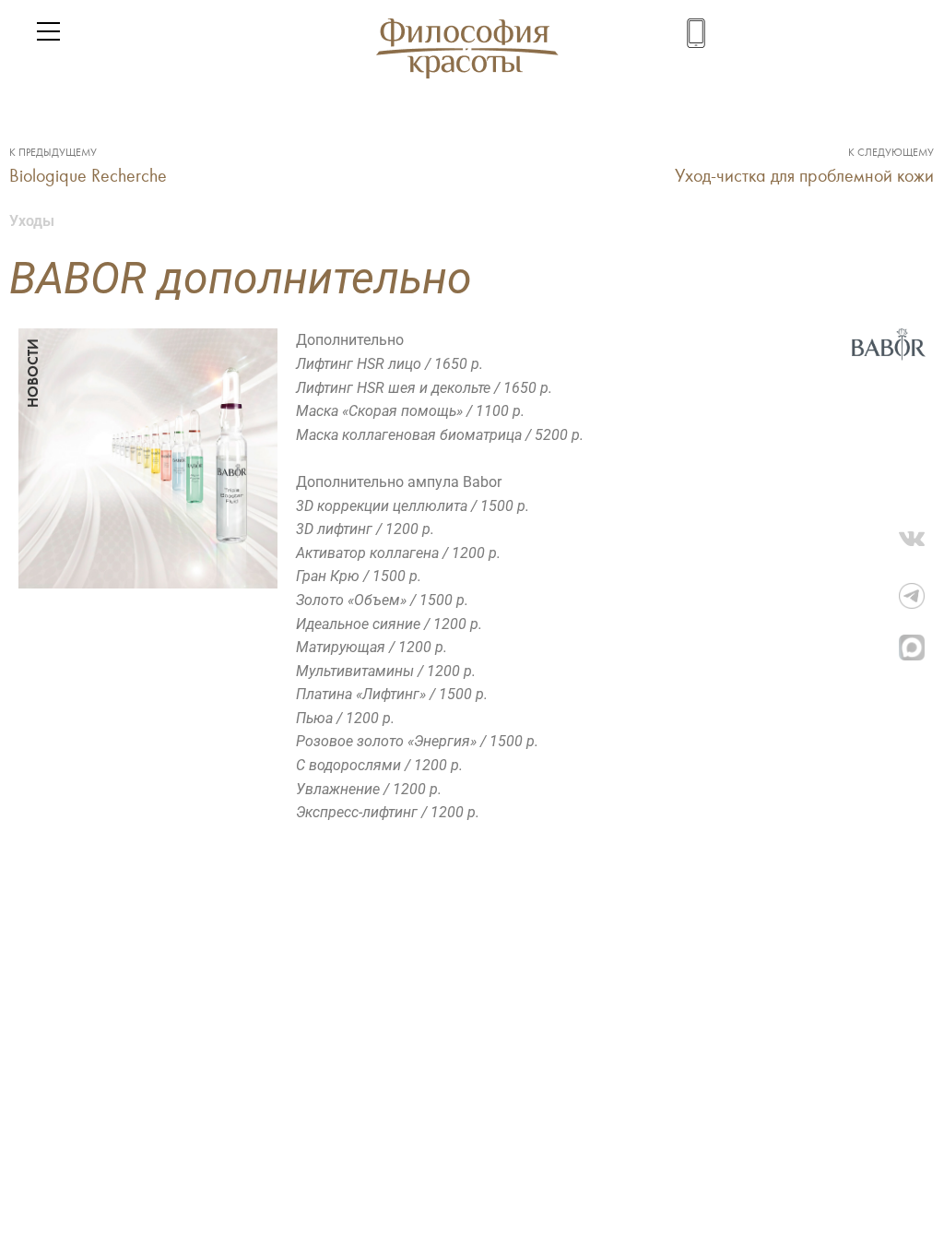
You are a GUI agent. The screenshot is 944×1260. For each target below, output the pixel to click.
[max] (921, 647)
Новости (32, 373)
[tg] (921, 596)
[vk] (921, 544)
